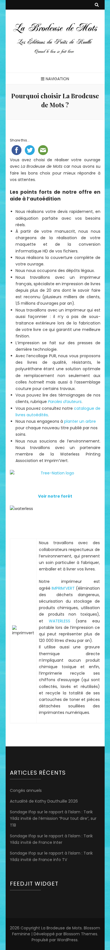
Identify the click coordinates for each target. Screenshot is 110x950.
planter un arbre (80, 421)
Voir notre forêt (55, 496)
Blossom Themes (80, 934)
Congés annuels (26, 790)
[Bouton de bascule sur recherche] (97, 5)
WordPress (67, 940)
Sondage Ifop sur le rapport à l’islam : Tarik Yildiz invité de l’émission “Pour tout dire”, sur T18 (53, 818)
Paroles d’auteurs (65, 401)
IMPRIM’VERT (63, 588)
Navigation (57, 79)
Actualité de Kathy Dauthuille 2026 (44, 801)
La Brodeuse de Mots (61, 928)
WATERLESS (59, 621)
